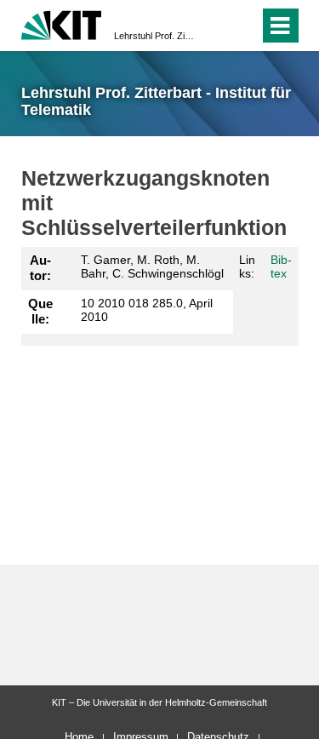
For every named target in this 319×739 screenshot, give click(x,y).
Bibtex (281, 267)
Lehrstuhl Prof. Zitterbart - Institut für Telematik (154, 36)
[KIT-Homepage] (61, 23)
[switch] (215, 25)
